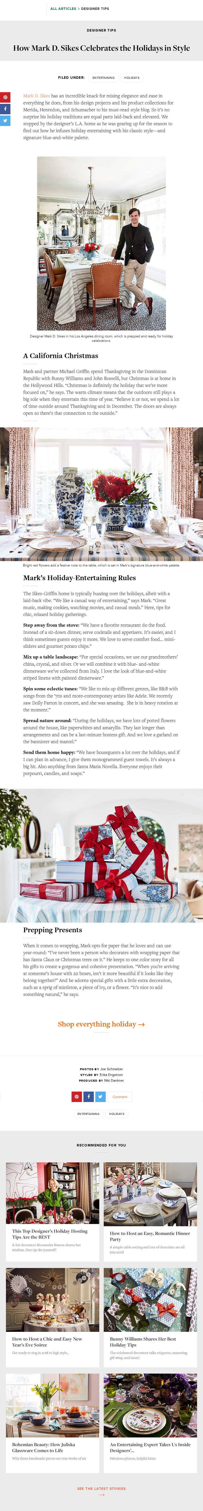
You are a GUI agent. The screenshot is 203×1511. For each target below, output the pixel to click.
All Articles (64, 9)
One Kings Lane (23, 9)
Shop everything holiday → (101, 1024)
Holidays (131, 78)
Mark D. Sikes (36, 96)
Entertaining (104, 78)
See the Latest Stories (101, 1489)
